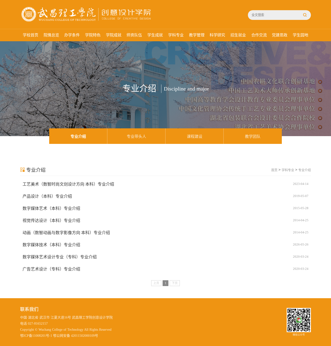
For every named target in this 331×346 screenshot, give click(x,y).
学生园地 (300, 35)
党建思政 (279, 35)
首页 (274, 170)
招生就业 (238, 35)
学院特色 (93, 35)
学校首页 (30, 35)
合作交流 (259, 35)
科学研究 (217, 35)
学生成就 (155, 35)
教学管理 (197, 35)
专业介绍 (78, 136)
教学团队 (252, 136)
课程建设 (194, 136)
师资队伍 (134, 35)
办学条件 (72, 35)
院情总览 (51, 35)
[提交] (305, 15)
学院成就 (113, 35)
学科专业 (176, 35)
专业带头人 (136, 136)
